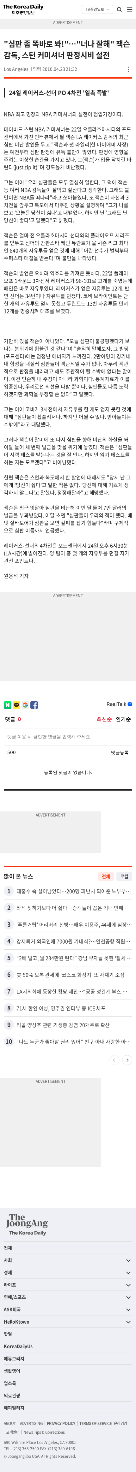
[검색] (119, 9)
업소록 (10, 1383)
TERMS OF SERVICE (95, 1423)
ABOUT (10, 1423)
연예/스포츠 (15, 1297)
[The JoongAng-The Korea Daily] (27, 1225)
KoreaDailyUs (18, 1346)
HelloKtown (16, 1321)
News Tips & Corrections (44, 1432)
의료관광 (12, 1395)
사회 (8, 1260)
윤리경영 (120, 1423)
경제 (8, 1272)
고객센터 (12, 1432)
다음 (127, 1060)
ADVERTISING (31, 1423)
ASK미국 (12, 1309)
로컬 (124, 876)
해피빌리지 (14, 1407)
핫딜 (8, 1334)
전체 (106, 876)
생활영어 (12, 1371)
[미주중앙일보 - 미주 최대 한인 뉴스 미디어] (23, 9)
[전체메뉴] (129, 9)
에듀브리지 (14, 1358)
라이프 (10, 1284)
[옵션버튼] (128, 69)
